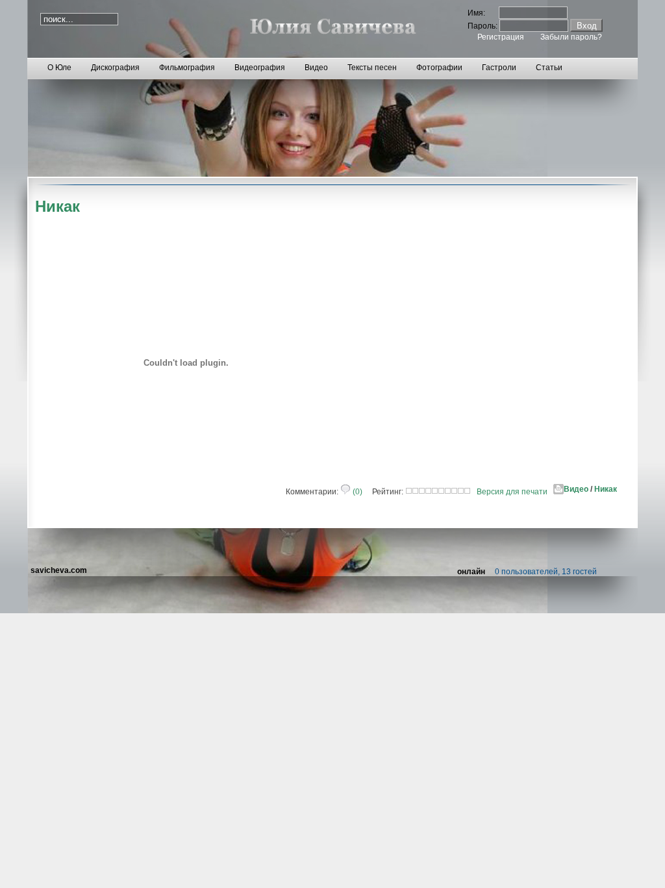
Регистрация (500, 37)
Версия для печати (512, 491)
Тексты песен (372, 67)
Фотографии (439, 67)
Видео (316, 67)
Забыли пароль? (571, 37)
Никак (605, 489)
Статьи (549, 67)
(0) (356, 491)
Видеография (259, 67)
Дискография (115, 67)
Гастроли (499, 67)
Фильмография (187, 67)
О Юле (59, 67)
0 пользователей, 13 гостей (546, 571)
